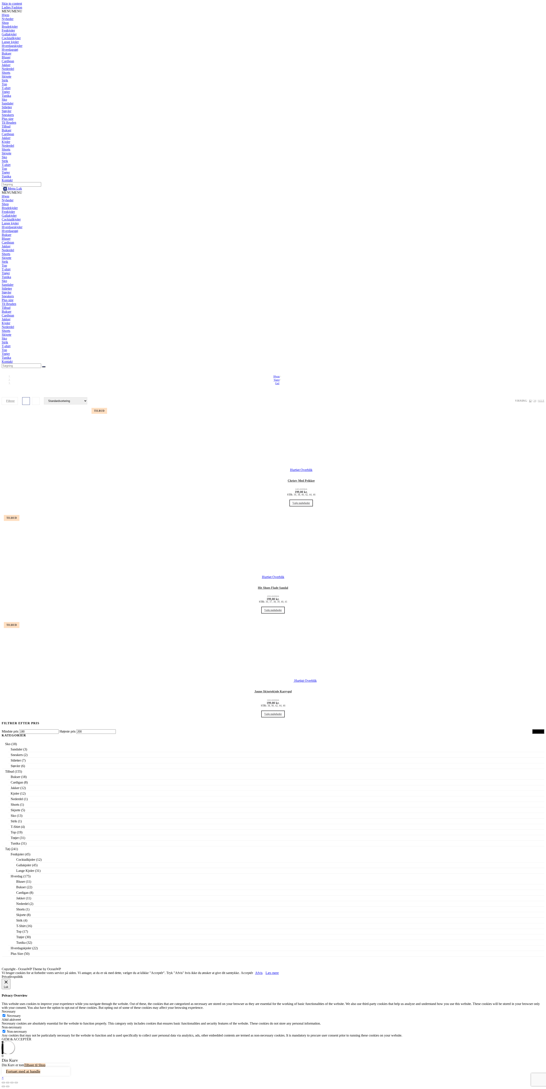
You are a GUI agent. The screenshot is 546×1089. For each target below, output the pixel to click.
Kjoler (6, 142)
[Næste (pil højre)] (7, 1086)
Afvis (259, 973)
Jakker (6, 65)
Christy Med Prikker (301, 480)
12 (530, 400)
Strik (5, 80)
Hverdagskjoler (12, 46)
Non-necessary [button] (12, 1027)
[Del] (7, 1082)
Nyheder (7, 19)
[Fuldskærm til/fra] (12, 1082)
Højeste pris (68, 731)
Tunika (6, 95)
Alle (541, 400)
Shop (5, 23)
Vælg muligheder (301, 503)
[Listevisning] (36, 401)
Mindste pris (10, 731)
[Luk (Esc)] (3, 1082)
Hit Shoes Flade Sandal (273, 587)
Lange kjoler (10, 42)
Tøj (7, 849)
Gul (277, 383)
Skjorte (6, 76)
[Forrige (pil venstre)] (3, 1086)
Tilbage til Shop (34, 1065)
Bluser (6, 57)
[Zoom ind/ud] (16, 1082)
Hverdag (16, 876)
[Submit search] (43, 366)
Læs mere (272, 973)
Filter (538, 731)
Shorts (6, 72)
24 (534, 400)
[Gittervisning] (26, 401)
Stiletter (7, 107)
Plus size (7, 119)
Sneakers (8, 115)
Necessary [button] (9, 1011)
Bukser (6, 53)
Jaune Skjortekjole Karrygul (273, 691)
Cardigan (8, 61)
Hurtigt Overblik (305, 680)
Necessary (14, 1016)
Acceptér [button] (247, 973)
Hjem (5, 15)
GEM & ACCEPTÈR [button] (16, 1039)
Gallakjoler (9, 34)
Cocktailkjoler (11, 38)
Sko (4, 99)
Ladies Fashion (12, 7)
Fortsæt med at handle (23, 1071)
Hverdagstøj (10, 49)
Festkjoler (8, 30)
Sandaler (7, 103)
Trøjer (6, 92)
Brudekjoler (10, 26)
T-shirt (6, 88)
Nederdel (8, 69)
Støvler (6, 111)
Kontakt (7, 180)
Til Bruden (9, 122)
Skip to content (12, 3)
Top (4, 84)
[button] (12, 11)
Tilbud (6, 126)
